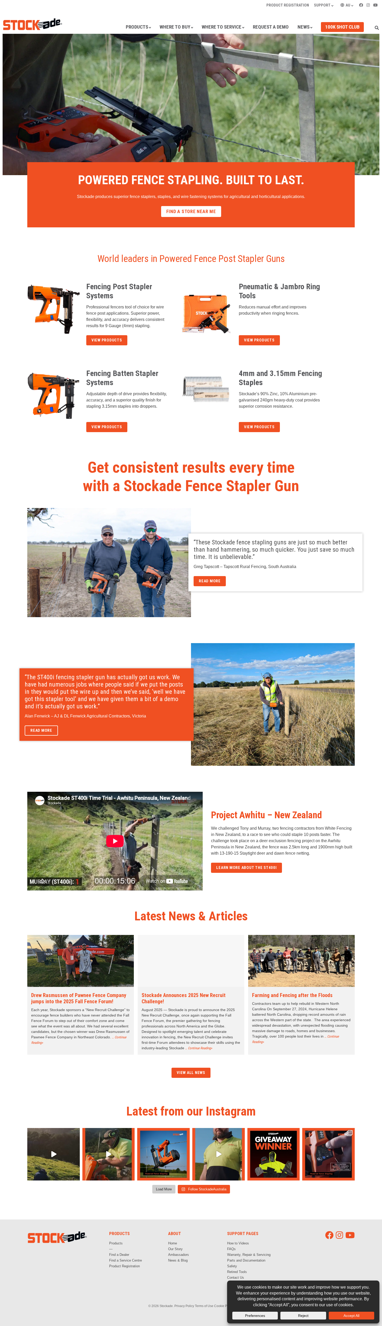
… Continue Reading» (198, 1048)
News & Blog (178, 1260)
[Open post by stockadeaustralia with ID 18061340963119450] (328, 1154)
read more (210, 581)
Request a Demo (271, 27)
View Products (106, 340)
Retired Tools (237, 1272)
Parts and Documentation (246, 1260)
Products (137, 27)
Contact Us (235, 1277)
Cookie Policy (224, 1306)
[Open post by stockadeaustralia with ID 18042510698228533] (163, 1154)
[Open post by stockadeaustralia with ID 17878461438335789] (53, 1154)
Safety (232, 1266)
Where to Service (221, 27)
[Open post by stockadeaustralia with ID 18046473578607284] (273, 1154)
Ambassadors (178, 1255)
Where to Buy (175, 27)
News (303, 27)
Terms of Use (204, 1306)
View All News (191, 1072)
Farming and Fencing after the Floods (292, 995)
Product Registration (287, 5)
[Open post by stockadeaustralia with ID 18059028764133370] (108, 1154)
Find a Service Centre (125, 1260)
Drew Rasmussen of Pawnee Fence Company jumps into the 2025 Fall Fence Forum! (78, 998)
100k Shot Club (342, 27)
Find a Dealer (119, 1255)
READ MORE (41, 730)
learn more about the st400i (246, 867)
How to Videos (238, 1243)
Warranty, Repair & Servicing (249, 1255)
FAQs (231, 1249)
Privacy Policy (184, 1306)
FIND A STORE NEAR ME (191, 211)
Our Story (175, 1249)
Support (322, 5)
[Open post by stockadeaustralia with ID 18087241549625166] (218, 1154)
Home (172, 1243)
